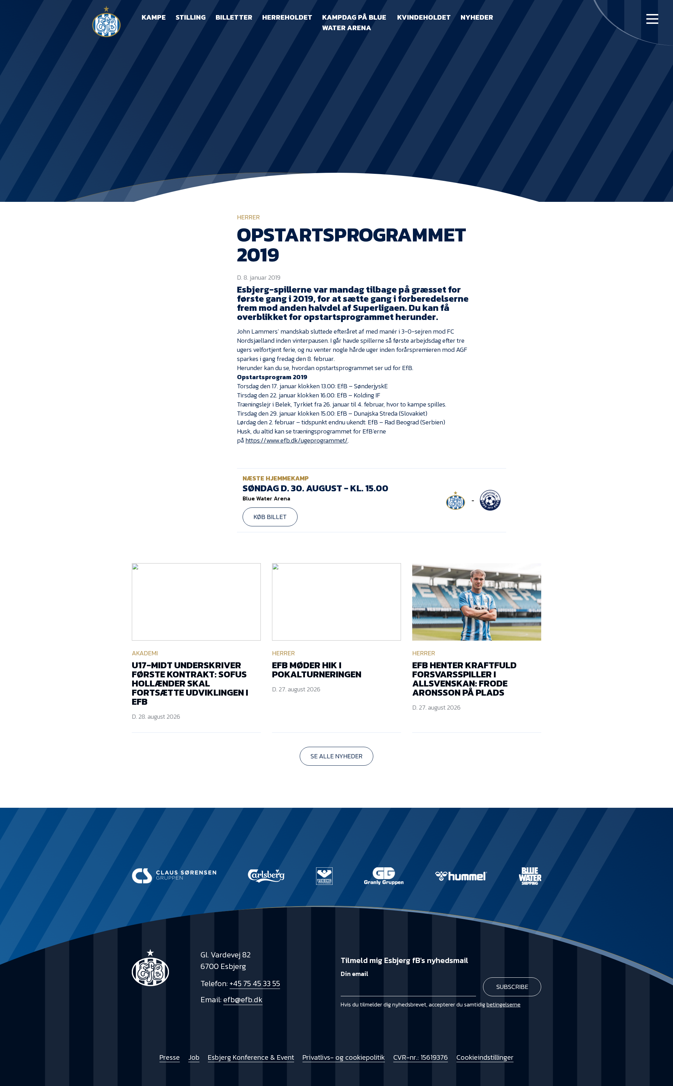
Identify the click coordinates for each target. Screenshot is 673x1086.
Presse (169, 1057)
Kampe (154, 17)
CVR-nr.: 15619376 (420, 1057)
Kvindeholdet (424, 17)
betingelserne (504, 1004)
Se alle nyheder (336, 756)
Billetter (234, 17)
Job (193, 1057)
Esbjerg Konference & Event (251, 1057)
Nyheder (477, 17)
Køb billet (270, 516)
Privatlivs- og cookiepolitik (343, 1057)
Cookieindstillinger (485, 1057)
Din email (354, 973)
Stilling (191, 17)
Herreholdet (287, 17)
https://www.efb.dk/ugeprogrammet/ (296, 440)
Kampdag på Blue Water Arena (354, 22)
